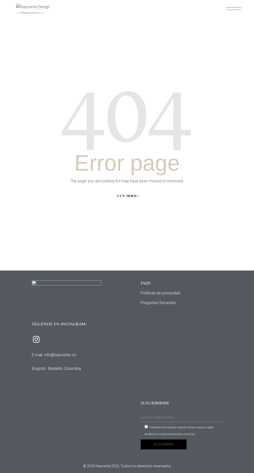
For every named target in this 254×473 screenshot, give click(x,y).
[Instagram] (36, 339)
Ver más (127, 196)
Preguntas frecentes (158, 302)
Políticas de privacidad (160, 293)
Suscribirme (164, 444)
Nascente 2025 (107, 466)
